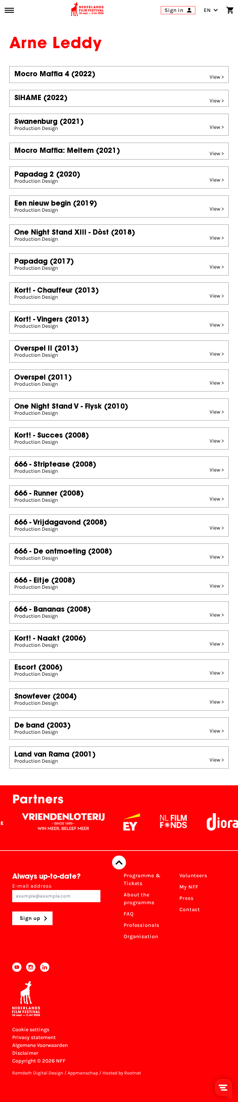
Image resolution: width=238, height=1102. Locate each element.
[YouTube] (16, 967)
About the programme (139, 898)
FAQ (129, 914)
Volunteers (193, 875)
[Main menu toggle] (9, 10)
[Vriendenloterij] (53, 822)
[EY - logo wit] (121, 822)
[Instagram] (30, 967)
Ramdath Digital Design (37, 1073)
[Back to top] (119, 862)
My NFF (189, 887)
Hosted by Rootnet (121, 1073)
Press (186, 898)
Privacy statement (34, 1037)
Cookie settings (30, 1029)
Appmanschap (83, 1073)
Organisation (141, 936)
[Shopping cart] (229, 10)
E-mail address (32, 886)
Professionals (141, 925)
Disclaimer (25, 1053)
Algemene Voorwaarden (40, 1045)
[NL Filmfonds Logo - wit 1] (163, 822)
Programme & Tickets (142, 879)
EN (207, 10)
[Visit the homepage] (87, 10)
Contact (189, 909)
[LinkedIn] (44, 967)
